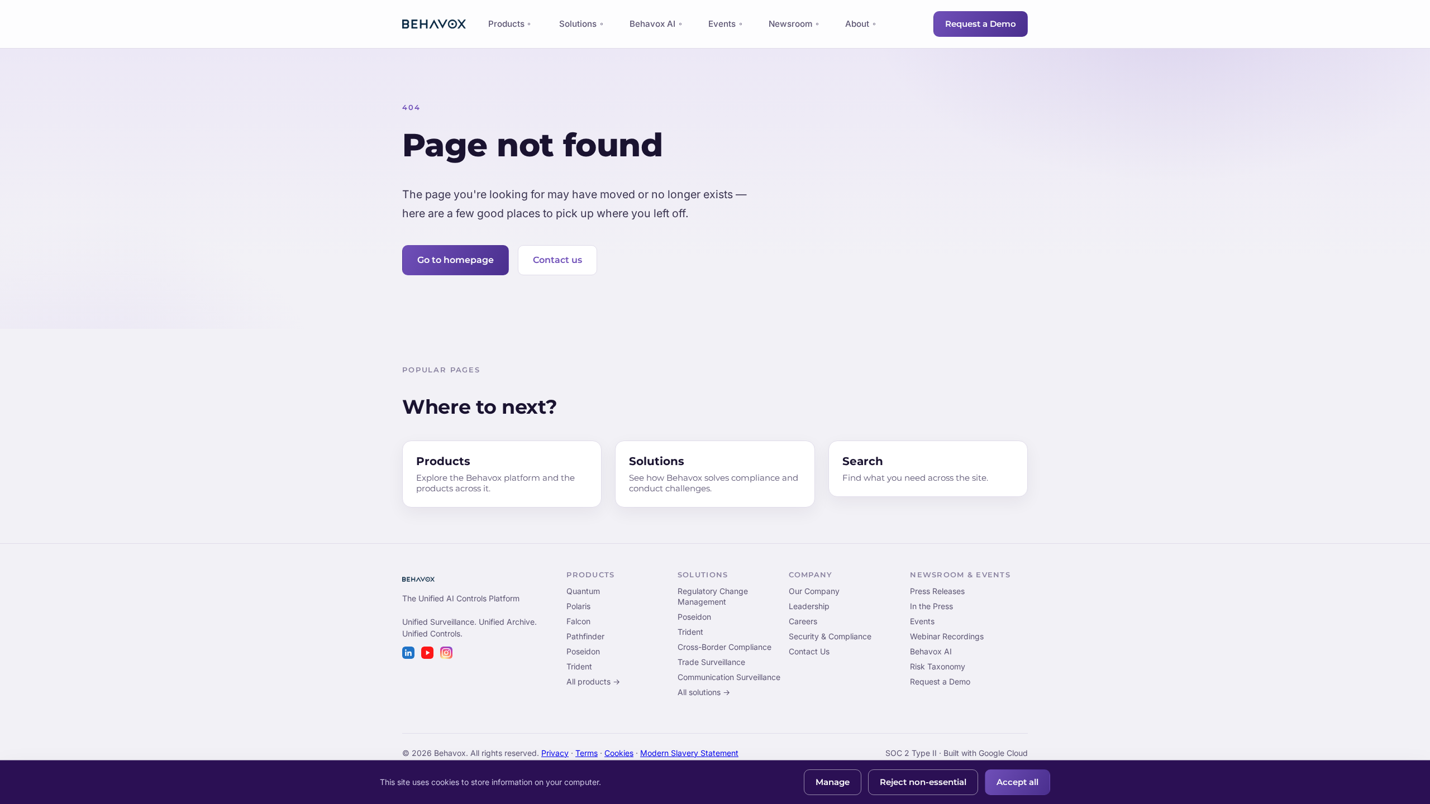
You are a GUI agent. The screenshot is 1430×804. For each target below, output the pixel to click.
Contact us (557, 260)
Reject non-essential (923, 782)
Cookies (618, 753)
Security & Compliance (830, 636)
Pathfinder (585, 636)
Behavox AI (652, 23)
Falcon (578, 621)
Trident (579, 666)
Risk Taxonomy (937, 666)
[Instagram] (446, 653)
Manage (833, 782)
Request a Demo (980, 24)
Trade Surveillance (711, 662)
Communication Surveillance (729, 677)
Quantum (583, 591)
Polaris (578, 606)
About (857, 23)
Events (722, 23)
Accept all (1017, 782)
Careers (803, 621)
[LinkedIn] (408, 653)
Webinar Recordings (947, 636)
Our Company (814, 591)
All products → (593, 681)
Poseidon (583, 651)
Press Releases (937, 591)
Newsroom (790, 23)
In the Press (931, 606)
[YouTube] (427, 653)
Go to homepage (455, 260)
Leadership (809, 606)
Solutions (578, 23)
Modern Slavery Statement (689, 753)
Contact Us (809, 651)
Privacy (555, 753)
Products (506, 26)
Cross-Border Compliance (724, 647)
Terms (586, 753)
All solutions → (704, 692)
